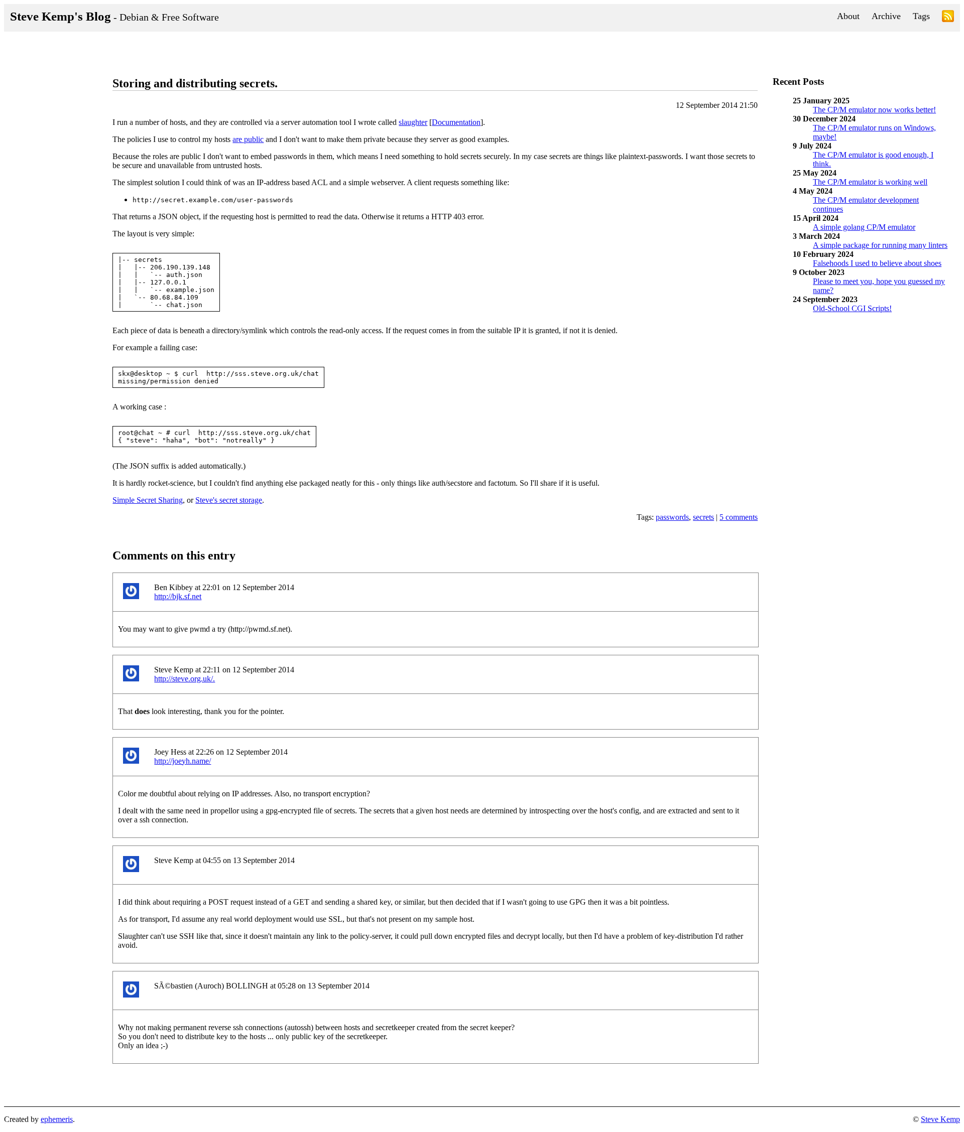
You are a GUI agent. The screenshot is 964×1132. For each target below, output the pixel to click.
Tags (921, 16)
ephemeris (57, 1119)
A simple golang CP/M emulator (864, 227)
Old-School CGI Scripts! (852, 308)
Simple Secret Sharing (147, 500)
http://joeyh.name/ (182, 761)
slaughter (413, 122)
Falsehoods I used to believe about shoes (877, 263)
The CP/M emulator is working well (870, 182)
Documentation (456, 122)
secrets (703, 517)
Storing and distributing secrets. (195, 83)
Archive (886, 16)
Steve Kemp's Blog (114, 16)
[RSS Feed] (948, 18)
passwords (672, 517)
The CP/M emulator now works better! (874, 109)
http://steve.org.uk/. (184, 678)
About (848, 16)
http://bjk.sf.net (177, 596)
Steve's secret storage (228, 500)
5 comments (738, 517)
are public (248, 139)
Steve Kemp (940, 1119)
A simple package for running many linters (880, 245)
